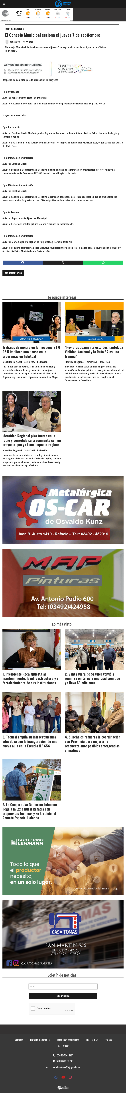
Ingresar (64, 1045)
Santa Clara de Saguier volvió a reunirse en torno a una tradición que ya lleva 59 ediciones (92, 678)
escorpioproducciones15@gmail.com (63, 1067)
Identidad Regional (14, 28)
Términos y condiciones (68, 1040)
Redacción (15, 41)
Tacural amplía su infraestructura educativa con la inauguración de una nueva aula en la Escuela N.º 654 (29, 741)
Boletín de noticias (61, 975)
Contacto (18, 1040)
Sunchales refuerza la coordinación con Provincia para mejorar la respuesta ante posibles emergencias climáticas (92, 743)
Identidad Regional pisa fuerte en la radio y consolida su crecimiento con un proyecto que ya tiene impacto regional (31, 440)
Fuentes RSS (92, 1040)
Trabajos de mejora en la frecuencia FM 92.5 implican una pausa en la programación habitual (31, 352)
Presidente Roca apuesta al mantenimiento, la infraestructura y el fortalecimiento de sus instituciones (30, 678)
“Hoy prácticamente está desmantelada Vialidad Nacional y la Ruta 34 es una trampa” (94, 352)
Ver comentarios (13, 273)
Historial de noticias (40, 1040)
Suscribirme (63, 996)
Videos (108, 1040)
